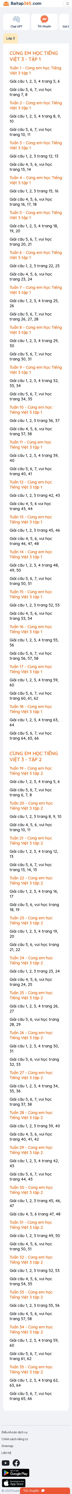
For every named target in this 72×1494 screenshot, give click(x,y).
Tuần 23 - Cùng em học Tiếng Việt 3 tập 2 (31, 920)
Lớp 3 (10, 38)
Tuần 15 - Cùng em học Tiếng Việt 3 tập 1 (31, 594)
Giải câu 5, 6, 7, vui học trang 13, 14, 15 (31, 867)
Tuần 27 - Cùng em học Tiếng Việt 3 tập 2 (31, 1075)
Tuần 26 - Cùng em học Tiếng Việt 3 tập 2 (31, 1035)
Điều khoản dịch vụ (15, 1432)
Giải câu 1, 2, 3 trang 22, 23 (35, 265)
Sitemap (7, 1446)
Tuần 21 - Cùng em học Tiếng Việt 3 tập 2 (31, 840)
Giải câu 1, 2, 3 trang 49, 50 (35, 1235)
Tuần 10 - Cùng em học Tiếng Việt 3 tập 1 (31, 410)
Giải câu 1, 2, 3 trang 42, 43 (35, 495)
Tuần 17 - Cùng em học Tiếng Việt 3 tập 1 (31, 669)
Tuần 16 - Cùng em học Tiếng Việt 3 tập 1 (31, 629)
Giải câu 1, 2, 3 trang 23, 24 (35, 971)
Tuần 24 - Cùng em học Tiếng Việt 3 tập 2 (31, 960)
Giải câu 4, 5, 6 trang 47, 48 (35, 1213)
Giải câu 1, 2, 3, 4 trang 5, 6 (35, 81)
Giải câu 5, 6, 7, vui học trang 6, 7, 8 (31, 792)
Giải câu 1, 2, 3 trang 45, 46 (35, 530)
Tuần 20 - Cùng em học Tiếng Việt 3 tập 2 (31, 806)
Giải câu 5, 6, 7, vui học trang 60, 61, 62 (31, 696)
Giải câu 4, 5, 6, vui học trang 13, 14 (31, 167)
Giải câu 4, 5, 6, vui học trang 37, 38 (31, 431)
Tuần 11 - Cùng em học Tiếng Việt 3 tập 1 (30, 445)
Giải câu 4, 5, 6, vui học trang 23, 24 (31, 276)
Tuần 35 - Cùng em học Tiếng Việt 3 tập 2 (31, 1369)
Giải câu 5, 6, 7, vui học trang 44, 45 (31, 1176)
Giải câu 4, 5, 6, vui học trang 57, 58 (31, 1316)
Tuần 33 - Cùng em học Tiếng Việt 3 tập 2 (31, 1294)
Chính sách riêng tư (15, 1439)
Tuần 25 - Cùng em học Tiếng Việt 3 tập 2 (31, 995)
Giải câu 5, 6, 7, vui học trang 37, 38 (31, 1102)
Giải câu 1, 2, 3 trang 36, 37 (35, 420)
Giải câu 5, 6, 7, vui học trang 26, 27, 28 (31, 316)
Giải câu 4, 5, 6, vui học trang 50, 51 (31, 1246)
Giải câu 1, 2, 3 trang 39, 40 (35, 1125)
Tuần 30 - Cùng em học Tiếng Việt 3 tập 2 (31, 1190)
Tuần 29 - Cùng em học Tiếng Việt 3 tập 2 (31, 1150)
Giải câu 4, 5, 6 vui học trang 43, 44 (30, 506)
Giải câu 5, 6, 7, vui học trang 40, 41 (31, 471)
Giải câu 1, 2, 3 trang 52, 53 (35, 605)
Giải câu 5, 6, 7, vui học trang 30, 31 (31, 356)
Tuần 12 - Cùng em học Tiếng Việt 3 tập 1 (31, 484)
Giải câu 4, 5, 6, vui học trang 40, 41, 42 (31, 1137)
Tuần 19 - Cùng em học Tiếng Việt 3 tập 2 (31, 771)
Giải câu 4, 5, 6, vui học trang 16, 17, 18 (31, 202)
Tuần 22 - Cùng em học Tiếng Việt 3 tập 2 (31, 880)
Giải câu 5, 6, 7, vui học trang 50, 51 (31, 581)
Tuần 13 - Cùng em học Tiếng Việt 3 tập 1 (31, 519)
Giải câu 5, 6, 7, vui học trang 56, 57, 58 (31, 656)
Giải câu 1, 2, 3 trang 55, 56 (35, 1305)
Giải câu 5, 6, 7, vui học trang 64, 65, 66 (31, 736)
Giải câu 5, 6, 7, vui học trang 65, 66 (31, 1396)
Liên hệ (6, 1452)
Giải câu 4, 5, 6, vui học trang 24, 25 (31, 982)
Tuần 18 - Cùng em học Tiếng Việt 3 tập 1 (31, 709)
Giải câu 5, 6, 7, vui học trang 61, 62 (31, 1356)
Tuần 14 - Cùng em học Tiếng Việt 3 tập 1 (31, 554)
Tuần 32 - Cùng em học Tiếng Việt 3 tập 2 (31, 1260)
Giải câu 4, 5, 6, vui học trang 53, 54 (31, 616)
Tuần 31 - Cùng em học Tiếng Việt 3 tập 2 (31, 1225)
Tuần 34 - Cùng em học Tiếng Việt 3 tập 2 (31, 1329)
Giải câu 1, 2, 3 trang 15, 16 (34, 190)
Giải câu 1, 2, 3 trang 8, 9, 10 (35, 816)
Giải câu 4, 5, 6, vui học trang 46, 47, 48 (31, 541)
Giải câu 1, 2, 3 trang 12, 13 (34, 156)
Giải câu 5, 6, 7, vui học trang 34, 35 (31, 396)
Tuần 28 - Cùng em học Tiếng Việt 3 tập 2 (31, 1115)
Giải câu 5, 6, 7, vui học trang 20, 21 (31, 242)
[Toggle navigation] (67, 3)
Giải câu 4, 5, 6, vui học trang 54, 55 (31, 1281)
